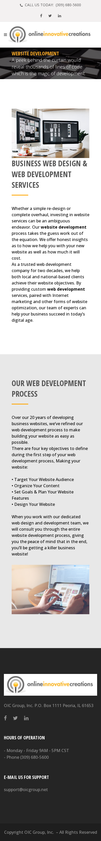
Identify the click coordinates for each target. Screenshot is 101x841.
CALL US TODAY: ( (52, 4)
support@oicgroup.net (26, 789)
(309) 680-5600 (34, 757)
